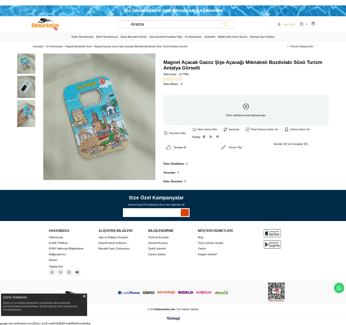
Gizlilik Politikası (58, 242)
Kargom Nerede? (207, 254)
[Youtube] (77, 272)
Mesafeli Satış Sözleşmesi (114, 248)
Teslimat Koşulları (158, 237)
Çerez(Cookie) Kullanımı (113, 242)
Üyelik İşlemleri (157, 248)
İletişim (53, 259)
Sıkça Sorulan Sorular (210, 242)
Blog (200, 237)
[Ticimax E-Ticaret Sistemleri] (173, 319)
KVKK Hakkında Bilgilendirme (66, 248)
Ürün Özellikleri (173, 163)
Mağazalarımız (57, 254)
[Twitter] (60, 272)
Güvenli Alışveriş (158, 242)
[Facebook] (52, 272)
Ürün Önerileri (172, 181)
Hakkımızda (56, 237)
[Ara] (225, 24)
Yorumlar (169, 172)
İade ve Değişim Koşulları (113, 237)
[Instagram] (69, 272)
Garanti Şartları (157, 254)
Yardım (202, 248)
